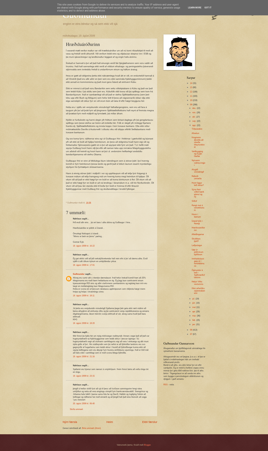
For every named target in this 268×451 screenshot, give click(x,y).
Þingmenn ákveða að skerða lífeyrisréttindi (198, 142)
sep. (194, 121)
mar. (194, 316)
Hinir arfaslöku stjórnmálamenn (198, 290)
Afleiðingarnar (198, 234)
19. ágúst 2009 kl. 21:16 (84, 356)
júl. (194, 299)
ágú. (194, 125)
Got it (208, 7)
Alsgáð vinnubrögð (198, 170)
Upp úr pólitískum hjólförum (197, 252)
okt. (194, 117)
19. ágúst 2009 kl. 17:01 (84, 265)
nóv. (194, 112)
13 (191, 87)
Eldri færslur (149, 422)
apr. (194, 311)
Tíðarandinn (197, 129)
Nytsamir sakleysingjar (198, 162)
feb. (194, 320)
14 (191, 83)
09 (191, 104)
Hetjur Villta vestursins (197, 282)
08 (191, 330)
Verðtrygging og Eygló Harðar (197, 153)
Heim (109, 422)
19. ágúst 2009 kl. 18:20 (84, 323)
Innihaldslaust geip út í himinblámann (198, 262)
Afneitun (195, 133)
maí (194, 307)
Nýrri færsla (70, 422)
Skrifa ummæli (76, 409)
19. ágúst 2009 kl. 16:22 (84, 246)
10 (191, 100)
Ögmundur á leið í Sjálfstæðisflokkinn (198, 273)
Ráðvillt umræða (196, 177)
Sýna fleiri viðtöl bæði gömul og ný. (198, 193)
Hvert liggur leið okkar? (198, 184)
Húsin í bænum (196, 215)
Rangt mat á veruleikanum (198, 207)
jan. (194, 324)
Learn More (194, 7)
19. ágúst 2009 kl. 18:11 (83, 295)
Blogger (147, 445)
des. (194, 108)
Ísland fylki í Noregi (197, 222)
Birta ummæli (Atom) (91, 428)
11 (191, 96)
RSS (165, 384)
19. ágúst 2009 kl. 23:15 (84, 376)
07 (191, 334)
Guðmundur (79, 274)
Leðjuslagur (197, 245)
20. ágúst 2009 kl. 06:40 (84, 403)
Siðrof (194, 201)
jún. (194, 303)
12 (191, 92)
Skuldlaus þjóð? (196, 240)
